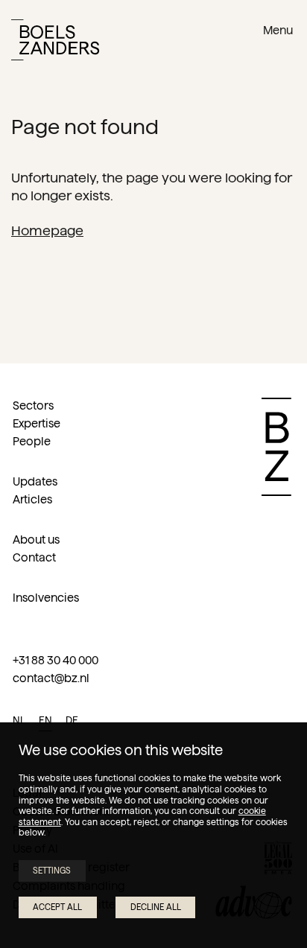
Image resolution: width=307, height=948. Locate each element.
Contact (34, 557)
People (32, 441)
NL (19, 720)
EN (45, 720)
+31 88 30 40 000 (55, 660)
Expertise (36, 423)
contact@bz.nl (51, 678)
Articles (32, 499)
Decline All (155, 907)
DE (72, 720)
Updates (35, 481)
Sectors (33, 405)
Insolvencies (46, 597)
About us (36, 539)
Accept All (57, 907)
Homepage (47, 230)
